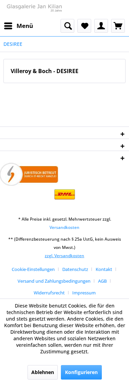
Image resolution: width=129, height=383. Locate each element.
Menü (25, 26)
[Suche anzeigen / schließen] (67, 26)
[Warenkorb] (118, 26)
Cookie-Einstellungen (33, 269)
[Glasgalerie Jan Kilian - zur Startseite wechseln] (34, 9)
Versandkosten (64, 227)
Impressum (84, 293)
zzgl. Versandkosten (64, 256)
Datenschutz (75, 269)
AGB (102, 281)
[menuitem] (18, 26)
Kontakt (104, 269)
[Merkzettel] (84, 26)
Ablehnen (42, 372)
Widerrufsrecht (49, 293)
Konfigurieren (81, 372)
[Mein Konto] (101, 26)
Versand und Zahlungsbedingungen (54, 281)
